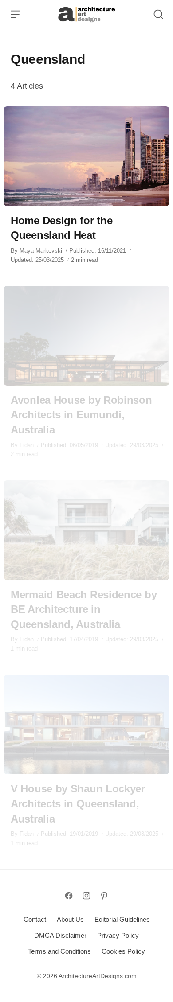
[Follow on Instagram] (86, 896)
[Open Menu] (15, 14)
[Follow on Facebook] (69, 896)
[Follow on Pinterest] (104, 896)
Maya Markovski (41, 250)
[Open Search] (158, 14)
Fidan (27, 445)
